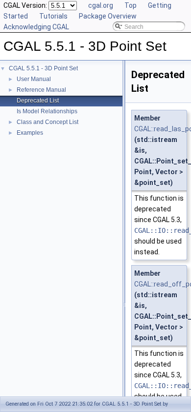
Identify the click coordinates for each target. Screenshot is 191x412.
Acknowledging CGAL (36, 27)
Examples (30, 132)
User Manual (34, 79)
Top (130, 5)
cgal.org (100, 5)
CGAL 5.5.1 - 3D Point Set (43, 68)
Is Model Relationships (47, 111)
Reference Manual (41, 89)
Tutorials (53, 16)
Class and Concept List (47, 122)
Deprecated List (38, 100)
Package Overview (108, 16)
